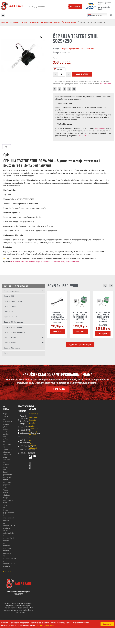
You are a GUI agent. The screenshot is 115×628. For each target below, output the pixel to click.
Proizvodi (43, 22)
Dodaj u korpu (82, 74)
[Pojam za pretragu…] (111, 15)
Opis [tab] (6, 147)
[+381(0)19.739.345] (19, 426)
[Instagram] (30, 465)
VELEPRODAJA (105, 84)
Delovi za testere (54, 22)
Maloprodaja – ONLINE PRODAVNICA (24, 22)
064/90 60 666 (84, 136)
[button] (3, 15)
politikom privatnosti (45, 625)
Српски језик (96, 15)
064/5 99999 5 (100, 128)
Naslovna (4, 22)
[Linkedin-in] (30, 468)
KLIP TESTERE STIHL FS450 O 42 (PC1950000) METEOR (57, 315)
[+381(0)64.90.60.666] (19, 449)
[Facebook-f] (30, 463)
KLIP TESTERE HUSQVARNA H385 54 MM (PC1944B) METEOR (103, 317)
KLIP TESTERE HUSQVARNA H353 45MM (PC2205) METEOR (80, 317)
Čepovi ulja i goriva (69, 22)
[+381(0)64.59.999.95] (19, 446)
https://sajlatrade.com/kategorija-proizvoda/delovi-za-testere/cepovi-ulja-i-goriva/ (44, 261)
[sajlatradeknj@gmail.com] (19, 433)
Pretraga (75, 6)
